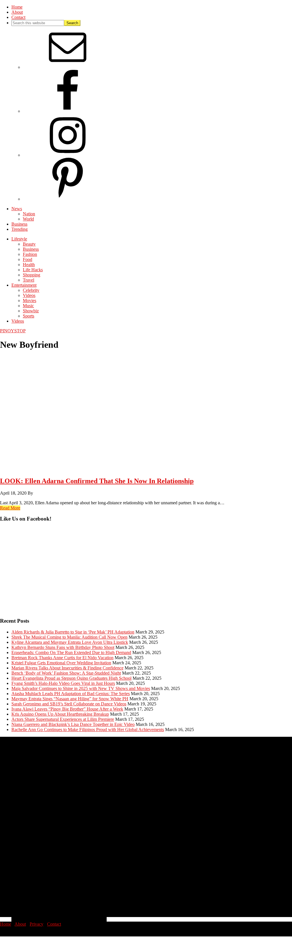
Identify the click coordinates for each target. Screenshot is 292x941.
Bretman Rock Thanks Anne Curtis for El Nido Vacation (62, 657)
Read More (10, 507)
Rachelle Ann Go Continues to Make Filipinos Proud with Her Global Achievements (87, 729)
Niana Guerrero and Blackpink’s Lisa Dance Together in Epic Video (73, 724)
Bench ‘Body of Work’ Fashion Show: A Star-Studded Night (66, 673)
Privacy (36, 924)
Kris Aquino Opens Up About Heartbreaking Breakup (60, 714)
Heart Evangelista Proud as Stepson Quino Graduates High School (71, 678)
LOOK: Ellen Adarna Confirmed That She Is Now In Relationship (97, 481)
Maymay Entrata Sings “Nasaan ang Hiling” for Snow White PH (69, 698)
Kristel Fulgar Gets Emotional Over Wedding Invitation (61, 662)
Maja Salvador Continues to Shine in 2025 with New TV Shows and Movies (80, 688)
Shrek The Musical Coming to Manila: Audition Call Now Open (69, 637)
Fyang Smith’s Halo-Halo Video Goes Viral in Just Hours (63, 683)
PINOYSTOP (13, 330)
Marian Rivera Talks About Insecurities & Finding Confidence (67, 667)
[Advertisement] (146, 572)
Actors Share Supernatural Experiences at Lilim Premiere (62, 719)
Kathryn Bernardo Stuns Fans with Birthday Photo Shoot (62, 647)
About (20, 924)
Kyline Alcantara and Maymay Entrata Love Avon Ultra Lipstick (69, 642)
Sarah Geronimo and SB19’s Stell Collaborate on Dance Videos (68, 703)
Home (5, 924)
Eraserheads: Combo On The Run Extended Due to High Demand (71, 652)
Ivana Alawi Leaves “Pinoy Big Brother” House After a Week (67, 709)
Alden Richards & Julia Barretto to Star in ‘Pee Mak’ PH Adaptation (72, 632)
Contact (54, 924)
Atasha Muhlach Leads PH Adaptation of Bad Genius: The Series (70, 693)
